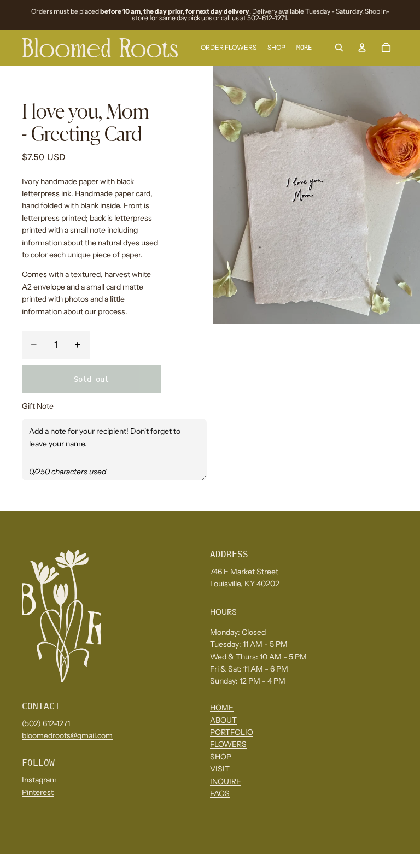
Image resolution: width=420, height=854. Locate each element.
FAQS (220, 793)
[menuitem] (304, 48)
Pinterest (38, 792)
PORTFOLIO (231, 733)
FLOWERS (228, 745)
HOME (222, 708)
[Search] (339, 48)
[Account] (362, 48)
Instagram (39, 780)
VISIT (220, 769)
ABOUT (223, 720)
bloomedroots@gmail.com (67, 736)
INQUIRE (225, 781)
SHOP (220, 757)
